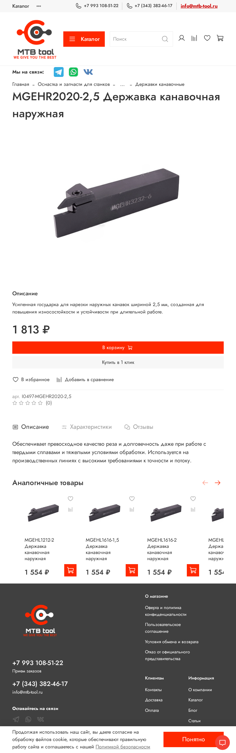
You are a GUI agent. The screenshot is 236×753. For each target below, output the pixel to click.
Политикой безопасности (123, 746)
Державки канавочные (159, 84)
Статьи (194, 721)
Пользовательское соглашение (163, 627)
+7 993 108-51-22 (101, 5)
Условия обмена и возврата (172, 642)
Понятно (193, 739)
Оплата (152, 710)
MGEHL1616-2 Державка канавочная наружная (162, 549)
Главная (20, 84)
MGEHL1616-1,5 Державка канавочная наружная (102, 549)
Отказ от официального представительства (167, 655)
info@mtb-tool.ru (199, 6)
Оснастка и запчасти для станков (74, 84)
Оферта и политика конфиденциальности (166, 610)
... (122, 84)
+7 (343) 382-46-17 (153, 5)
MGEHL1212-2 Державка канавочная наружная (39, 549)
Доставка (154, 700)
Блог (192, 710)
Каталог (20, 6)
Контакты (153, 690)
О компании (200, 690)
